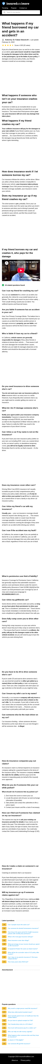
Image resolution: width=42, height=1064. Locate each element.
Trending (5, 8)
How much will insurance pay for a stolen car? (22, 1028)
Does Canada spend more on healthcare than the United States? (23, 1016)
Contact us (23, 8)
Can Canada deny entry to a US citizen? (20, 1024)
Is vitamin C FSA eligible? (16, 1040)
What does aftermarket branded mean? (20, 1012)
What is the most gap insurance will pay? (20, 936)
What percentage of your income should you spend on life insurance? (23, 944)
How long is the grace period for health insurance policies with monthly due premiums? (23, 932)
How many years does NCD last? (18, 962)
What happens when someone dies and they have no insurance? (23, 1036)
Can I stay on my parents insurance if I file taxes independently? (23, 957)
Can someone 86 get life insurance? (19, 1043)
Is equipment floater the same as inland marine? (23, 949)
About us (15, 1060)
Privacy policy (25, 1060)
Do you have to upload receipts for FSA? (20, 1020)
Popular (14, 8)
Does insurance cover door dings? (18, 940)
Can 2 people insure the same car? (19, 924)
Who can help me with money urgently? (20, 1031)
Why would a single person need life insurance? (22, 1008)
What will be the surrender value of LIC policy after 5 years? (23, 953)
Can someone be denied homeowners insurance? (23, 928)
